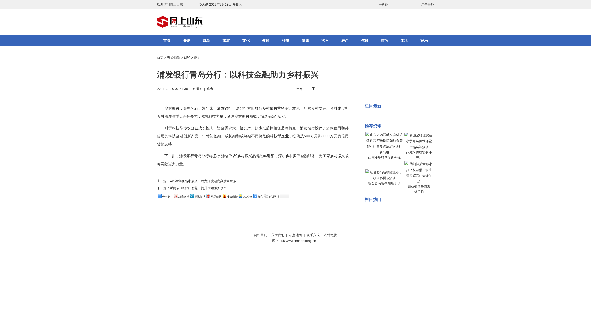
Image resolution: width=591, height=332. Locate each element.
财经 (206, 40)
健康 (305, 40)
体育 (364, 40)
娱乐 (424, 40)
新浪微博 (183, 196)
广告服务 (427, 4)
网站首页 (260, 235)
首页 (167, 40)
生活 (404, 40)
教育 (265, 40)
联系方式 (313, 235)
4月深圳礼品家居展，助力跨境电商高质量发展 (203, 181)
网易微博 (216, 196)
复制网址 (273, 196)
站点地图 (295, 235)
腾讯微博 (199, 196)
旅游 (226, 40)
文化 (246, 40)
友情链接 (330, 235)
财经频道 (173, 57)
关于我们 (277, 235)
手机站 (383, 4)
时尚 (384, 40)
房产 (345, 40)
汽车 (325, 40)
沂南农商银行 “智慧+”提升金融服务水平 (198, 188)
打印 (260, 196)
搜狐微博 (232, 196)
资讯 (186, 40)
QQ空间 (248, 196)
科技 (285, 40)
